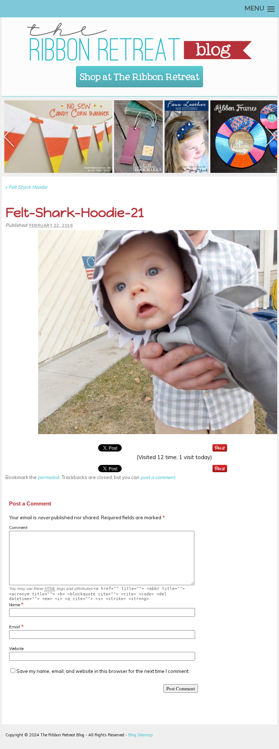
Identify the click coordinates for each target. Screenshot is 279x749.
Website (16, 648)
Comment (18, 527)
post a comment (158, 477)
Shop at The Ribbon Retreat (139, 74)
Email (14, 626)
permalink (49, 477)
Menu (254, 8)
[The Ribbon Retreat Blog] (139, 42)
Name (14, 604)
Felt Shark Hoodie (26, 187)
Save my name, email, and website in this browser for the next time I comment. (103, 671)
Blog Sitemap (140, 734)
